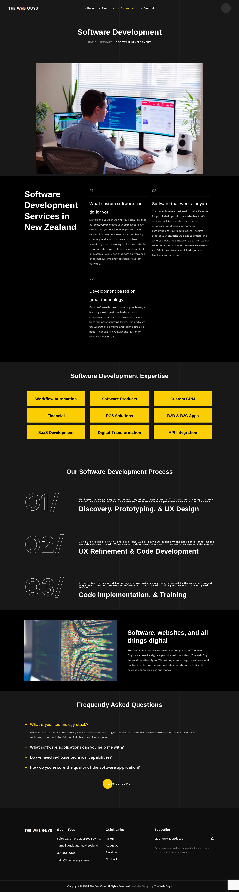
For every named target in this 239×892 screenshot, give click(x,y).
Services (106, 42)
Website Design (141, 886)
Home (92, 42)
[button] (119, 784)
